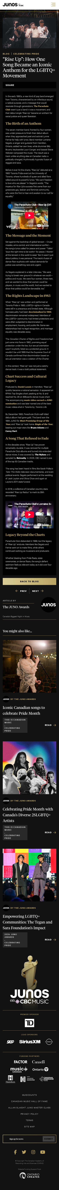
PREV (23, 591)
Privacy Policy (30, 1113)
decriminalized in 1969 (40, 311)
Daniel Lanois (24, 386)
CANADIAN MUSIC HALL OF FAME (29, 1101)
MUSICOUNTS (29, 1095)
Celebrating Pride (26, 53)
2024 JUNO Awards (11, 935)
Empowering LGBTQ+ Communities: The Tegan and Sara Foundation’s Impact (27, 922)
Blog (6, 53)
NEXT (35, 591)
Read (48, 725)
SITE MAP (29, 1126)
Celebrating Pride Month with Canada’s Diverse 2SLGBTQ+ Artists (28, 815)
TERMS (29, 1120)
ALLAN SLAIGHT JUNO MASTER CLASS (29, 1107)
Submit (48, 1138)
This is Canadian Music (15, 721)
